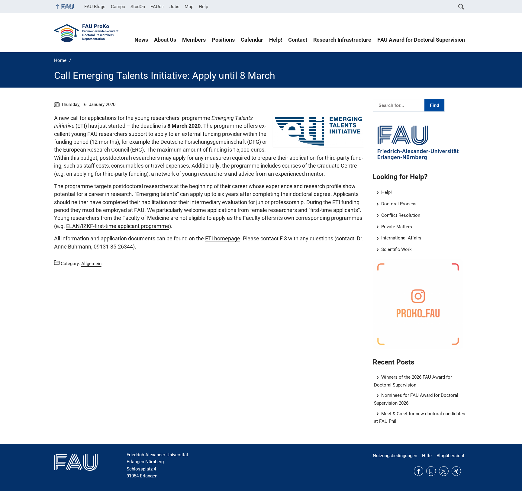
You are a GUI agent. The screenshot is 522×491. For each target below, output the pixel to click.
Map (189, 6)
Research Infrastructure (342, 40)
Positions (223, 40)
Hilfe (427, 455)
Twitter (444, 471)
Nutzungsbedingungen (395, 455)
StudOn (137, 6)
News (141, 40)
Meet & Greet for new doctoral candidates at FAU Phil (420, 417)
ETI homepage (222, 239)
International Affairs (401, 238)
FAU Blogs (94, 6)
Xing (456, 471)
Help (203, 6)
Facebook (419, 471)
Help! (275, 40)
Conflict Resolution (400, 215)
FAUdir (157, 6)
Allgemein (91, 263)
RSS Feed (431, 471)
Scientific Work (396, 249)
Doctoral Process (399, 204)
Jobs (174, 6)
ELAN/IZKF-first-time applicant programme (117, 226)
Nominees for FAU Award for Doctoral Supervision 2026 (416, 399)
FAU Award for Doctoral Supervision (421, 40)
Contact (297, 40)
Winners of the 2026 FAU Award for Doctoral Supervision (413, 380)
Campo (118, 6)
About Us (165, 40)
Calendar (252, 40)
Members (194, 40)
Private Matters (396, 226)
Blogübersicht (450, 455)
